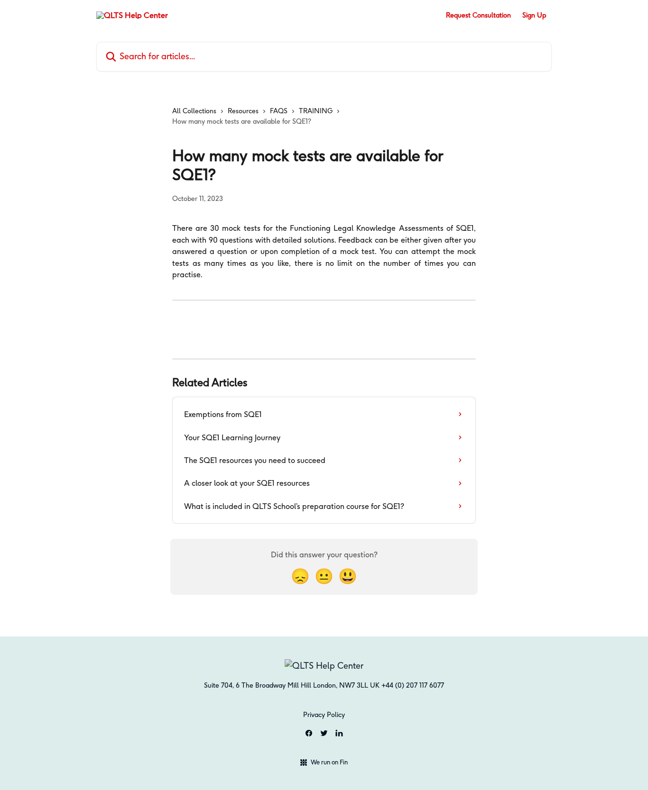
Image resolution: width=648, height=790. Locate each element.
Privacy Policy (324, 714)
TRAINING (316, 111)
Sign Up (534, 15)
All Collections (194, 111)
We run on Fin (329, 762)
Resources (243, 111)
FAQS (278, 111)
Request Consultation (478, 15)
